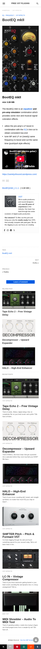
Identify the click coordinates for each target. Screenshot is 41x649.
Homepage (6, 10)
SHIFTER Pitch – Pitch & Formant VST (18, 535)
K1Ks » (36, 263)
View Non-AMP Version (26, 640)
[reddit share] (30, 646)
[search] (37, 3)
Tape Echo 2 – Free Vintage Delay (20, 407)
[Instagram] (8, 230)
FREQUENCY (10, 15)
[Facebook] (5, 230)
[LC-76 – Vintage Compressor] (21, 559)
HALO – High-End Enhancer (17, 368)
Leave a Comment (20, 282)
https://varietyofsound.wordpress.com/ (19, 174)
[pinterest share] (17, 646)
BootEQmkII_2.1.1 (10, 188)
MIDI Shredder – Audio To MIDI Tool (19, 621)
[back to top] (36, 640)
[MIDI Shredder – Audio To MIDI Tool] (21, 601)
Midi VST (6, 614)
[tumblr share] (37, 646)
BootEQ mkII (7, 253)
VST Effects (17, 10)
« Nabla (5, 272)
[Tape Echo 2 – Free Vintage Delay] (18, 300)
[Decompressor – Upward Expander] (18, 328)
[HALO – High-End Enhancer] (18, 356)
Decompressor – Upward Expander (19, 450)
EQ (3, 15)
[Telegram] (11, 230)
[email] (10, 646)
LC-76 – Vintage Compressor (13, 578)
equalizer (27, 109)
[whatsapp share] (23, 646)
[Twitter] (14, 230)
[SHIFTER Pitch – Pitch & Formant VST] (21, 516)
